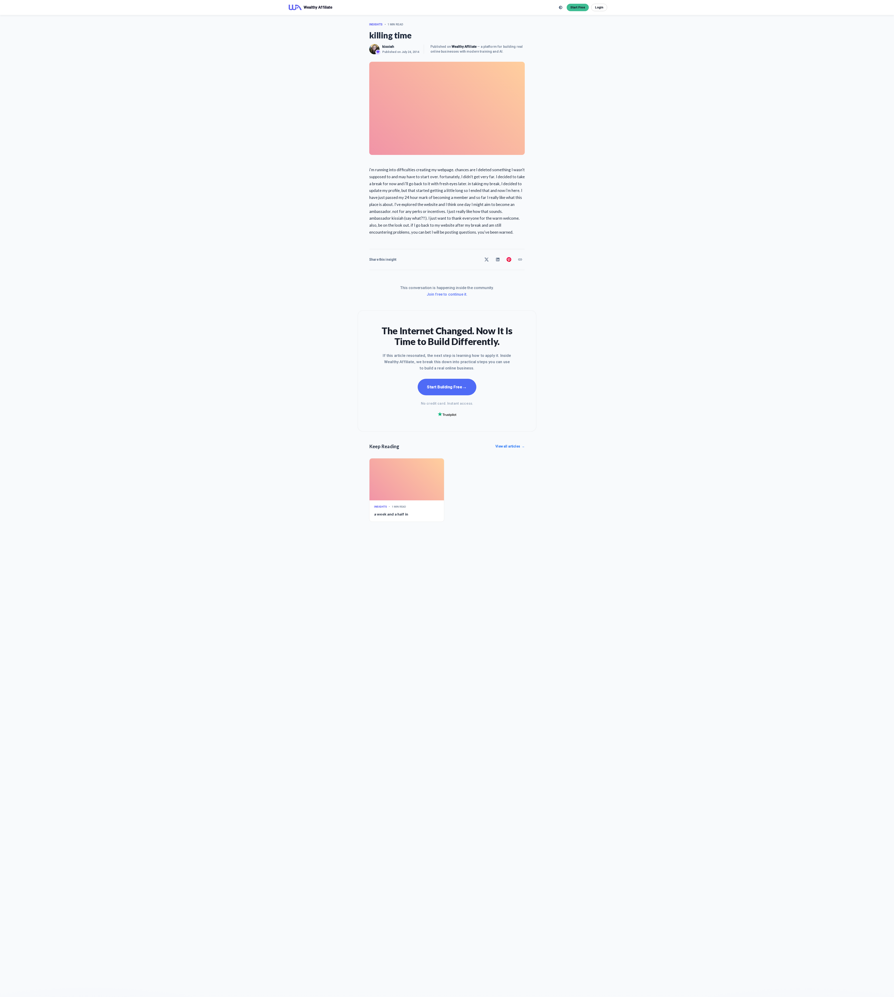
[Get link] (520, 259)
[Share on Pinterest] (509, 259)
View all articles (510, 446)
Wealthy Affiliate (464, 46)
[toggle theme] (560, 7)
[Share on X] (486, 259)
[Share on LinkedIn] (497, 259)
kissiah (388, 46)
